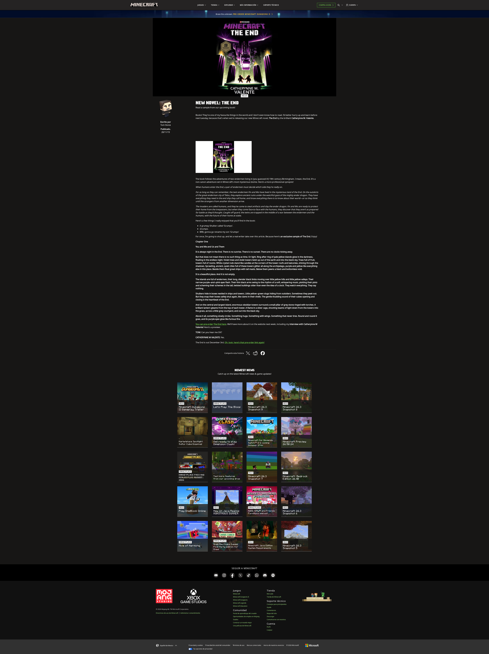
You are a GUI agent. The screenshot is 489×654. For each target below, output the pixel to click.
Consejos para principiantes (277, 604)
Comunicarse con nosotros (276, 619)
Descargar (270, 616)
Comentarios (271, 610)
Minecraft (236, 594)
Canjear (269, 630)
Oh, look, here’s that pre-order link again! (244, 342)
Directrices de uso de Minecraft (167, 613)
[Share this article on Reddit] (255, 353)
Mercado (270, 594)
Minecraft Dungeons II (241, 597)
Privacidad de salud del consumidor (217, 645)
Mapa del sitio (272, 613)
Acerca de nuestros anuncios (274, 645)
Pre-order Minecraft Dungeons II (251, 14)
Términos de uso (238, 645)
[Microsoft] (312, 645)
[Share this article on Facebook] (263, 353)
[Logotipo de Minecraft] (144, 5)
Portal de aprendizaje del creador (245, 613)
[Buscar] (340, 5)
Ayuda (269, 607)
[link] (216, 575)
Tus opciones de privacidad (202, 649)
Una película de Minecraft (242, 626)
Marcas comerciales (254, 645)
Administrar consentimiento (190, 613)
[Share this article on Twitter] (248, 353)
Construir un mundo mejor (242, 623)
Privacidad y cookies (196, 645)
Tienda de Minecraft (274, 597)
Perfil (268, 627)
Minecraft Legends (239, 603)
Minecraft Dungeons (240, 600)
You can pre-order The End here (211, 324)
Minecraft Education (240, 606)
